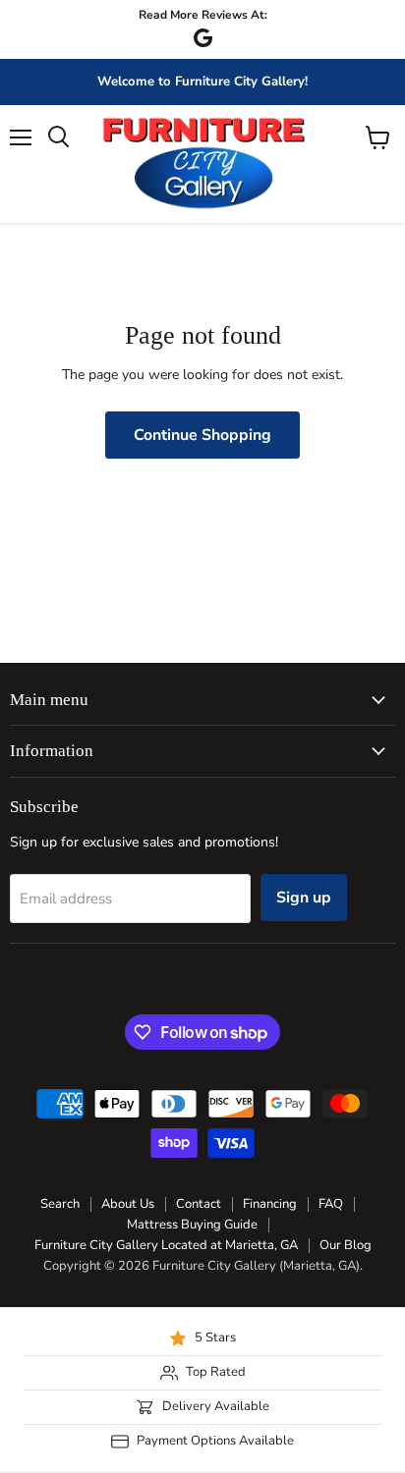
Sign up (303, 897)
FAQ (330, 1204)
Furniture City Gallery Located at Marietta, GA (166, 1245)
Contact (198, 1204)
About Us (127, 1204)
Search (60, 1204)
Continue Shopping (202, 435)
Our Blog (345, 1245)
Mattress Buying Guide (192, 1224)
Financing (270, 1204)
